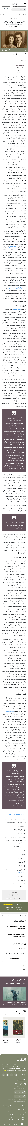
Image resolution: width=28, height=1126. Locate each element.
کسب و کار (10, 1112)
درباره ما (4, 1070)
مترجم (6, 1014)
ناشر (10, 1014)
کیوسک (24, 1112)
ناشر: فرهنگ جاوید (18, 898)
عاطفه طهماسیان (21, 54)
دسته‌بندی (19, 1014)
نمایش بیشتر (8, 898)
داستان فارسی (22, 1114)
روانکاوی (24, 1117)
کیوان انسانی (20, 72)
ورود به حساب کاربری (14, 958)
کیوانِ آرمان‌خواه (19, 70)
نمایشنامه (10, 1117)
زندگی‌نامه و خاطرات (14, 18)
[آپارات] (7, 1074)
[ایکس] (3, 1074)
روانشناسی (10, 1119)
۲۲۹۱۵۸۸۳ (16, 1084)
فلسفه (11, 1114)
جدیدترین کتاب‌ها (22, 1109)
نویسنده (14, 1014)
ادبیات (11, 1109)
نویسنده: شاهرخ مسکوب (14, 895)
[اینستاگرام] (15, 1074)
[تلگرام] (11, 1074)
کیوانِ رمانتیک (20, 68)
